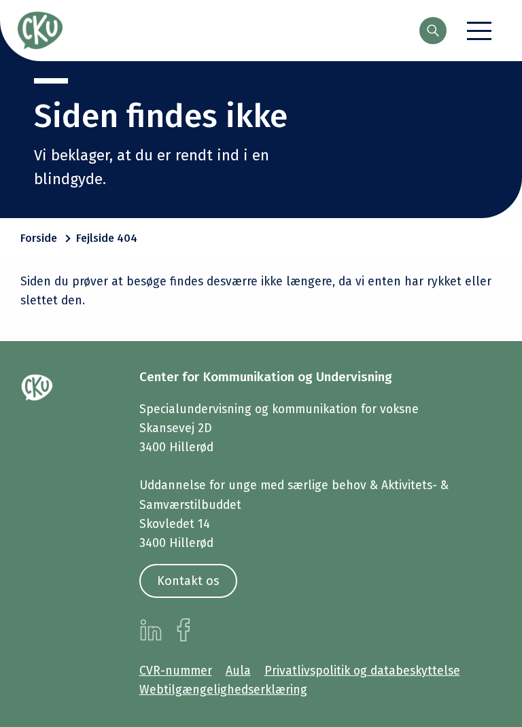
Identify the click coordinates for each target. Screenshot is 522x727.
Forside (38, 238)
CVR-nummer (175, 671)
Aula (238, 671)
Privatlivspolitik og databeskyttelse (362, 671)
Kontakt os (188, 580)
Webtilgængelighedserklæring (223, 690)
